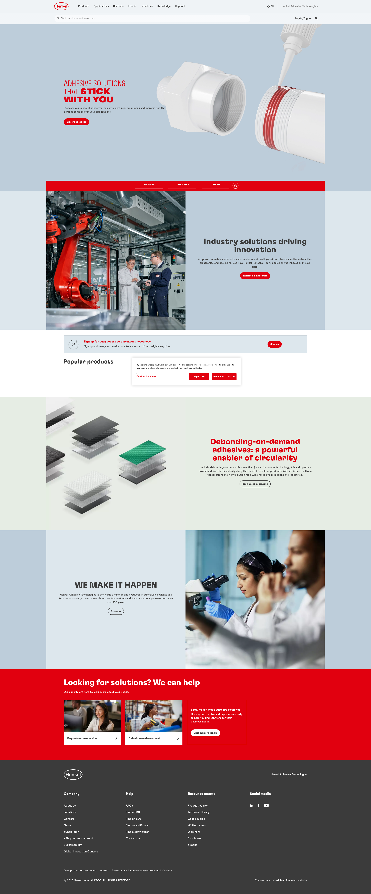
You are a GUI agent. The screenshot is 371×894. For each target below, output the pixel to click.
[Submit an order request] (153, 722)
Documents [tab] (182, 185)
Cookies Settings (146, 376)
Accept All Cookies (224, 376)
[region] (186, 371)
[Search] (58, 18)
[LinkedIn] (251, 805)
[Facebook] (258, 805)
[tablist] (182, 186)
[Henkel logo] (61, 6)
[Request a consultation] (92, 722)
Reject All (199, 376)
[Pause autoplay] (235, 185)
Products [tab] (149, 185)
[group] (185, 107)
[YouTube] (266, 805)
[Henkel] (73, 774)
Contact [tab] (215, 185)
